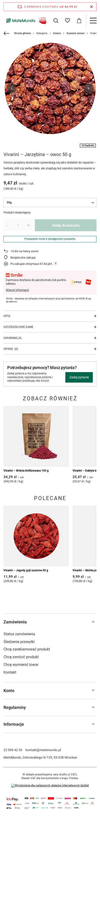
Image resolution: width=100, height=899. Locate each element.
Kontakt (9, 672)
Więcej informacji (17, 290)
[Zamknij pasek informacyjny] (91, 7)
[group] (50, 88)
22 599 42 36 (12, 750)
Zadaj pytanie (79, 377)
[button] (11, 88)
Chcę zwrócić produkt (21, 657)
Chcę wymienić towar (20, 664)
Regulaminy (14, 707)
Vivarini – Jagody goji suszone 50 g (25, 570)
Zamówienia (15, 621)
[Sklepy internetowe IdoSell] (50, 786)
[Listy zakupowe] (67, 21)
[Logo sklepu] (25, 20)
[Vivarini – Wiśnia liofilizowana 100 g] (36, 436)
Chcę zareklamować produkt (26, 649)
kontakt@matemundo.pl (43, 750)
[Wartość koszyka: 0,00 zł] (79, 21)
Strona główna (22, 33)
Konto (8, 690)
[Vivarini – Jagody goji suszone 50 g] (36, 536)
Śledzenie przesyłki (19, 642)
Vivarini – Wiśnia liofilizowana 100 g (26, 470)
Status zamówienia (19, 634)
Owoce (57, 33)
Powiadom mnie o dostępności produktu (50, 239)
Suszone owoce (75, 33)
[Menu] (93, 21)
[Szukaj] (56, 21)
